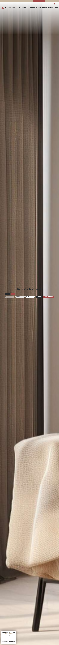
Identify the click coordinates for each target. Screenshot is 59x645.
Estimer (13, 293)
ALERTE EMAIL (50, 7)
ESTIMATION (38, 7)
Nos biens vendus (31, 7)
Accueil (19, 7)
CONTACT (56, 7)
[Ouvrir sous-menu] (26, 7)
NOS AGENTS (44, 7)
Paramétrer (5, 641)
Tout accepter (12, 641)
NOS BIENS (24, 7)
